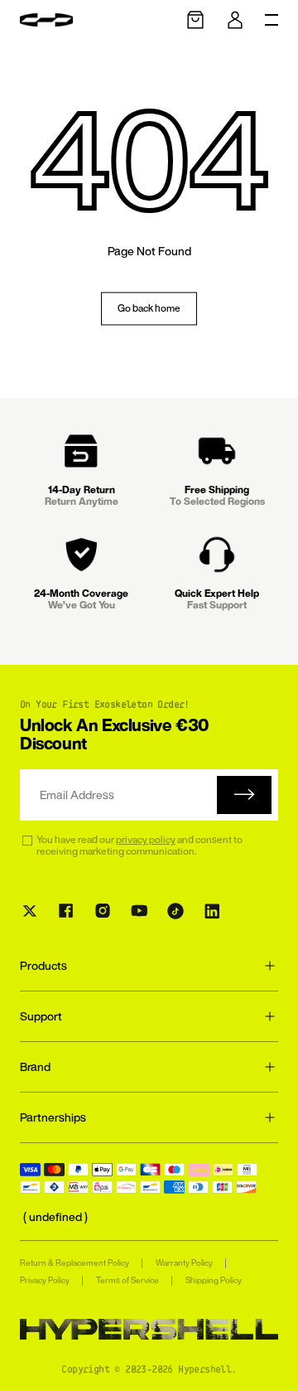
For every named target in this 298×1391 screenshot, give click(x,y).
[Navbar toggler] (271, 19)
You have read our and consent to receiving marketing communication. (139, 846)
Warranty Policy (184, 1263)
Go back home (149, 308)
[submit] (244, 795)
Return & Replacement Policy (74, 1263)
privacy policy (145, 839)
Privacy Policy (45, 1280)
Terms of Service (127, 1280)
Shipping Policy (213, 1280)
